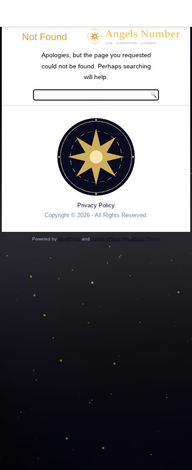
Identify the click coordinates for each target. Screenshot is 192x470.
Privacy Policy (96, 205)
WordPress (69, 238)
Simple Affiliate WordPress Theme (125, 238)
